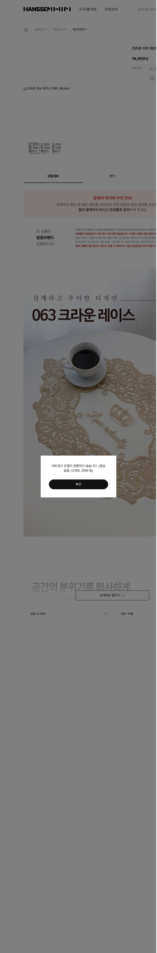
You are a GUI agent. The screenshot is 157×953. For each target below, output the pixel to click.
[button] (78, 484)
